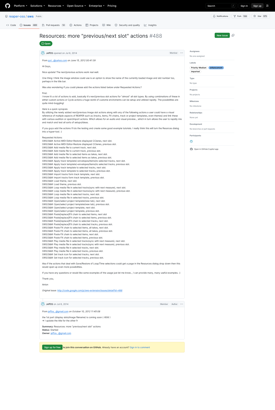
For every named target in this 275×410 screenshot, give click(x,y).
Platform (19, 5)
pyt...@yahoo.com (57, 60)
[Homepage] (7, 5)
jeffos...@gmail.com (58, 311)
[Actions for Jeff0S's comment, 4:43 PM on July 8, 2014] (181, 304)
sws (30, 16)
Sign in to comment (140, 347)
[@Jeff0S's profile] (43, 52)
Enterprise (95, 5)
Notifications (222, 16)
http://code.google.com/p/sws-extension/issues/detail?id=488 (89, 290)
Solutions (36, 5)
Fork (242, 16)
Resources (54, 5)
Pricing (112, 5)
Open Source (75, 5)
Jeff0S (49, 53)
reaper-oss (17, 16)
